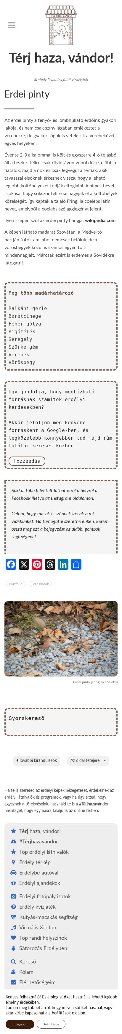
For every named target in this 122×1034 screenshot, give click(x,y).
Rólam (26, 972)
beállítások (61, 1013)
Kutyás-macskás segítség (48, 917)
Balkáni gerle (28, 308)
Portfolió (16, 584)
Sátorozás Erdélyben (43, 948)
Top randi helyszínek (43, 938)
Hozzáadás (27, 461)
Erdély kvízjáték (37, 907)
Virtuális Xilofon (37, 928)
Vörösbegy (22, 362)
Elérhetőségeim (37, 982)
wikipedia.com (100, 220)
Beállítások (51, 1024)
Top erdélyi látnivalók (44, 852)
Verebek (19, 355)
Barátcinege (25, 316)
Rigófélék (22, 331)
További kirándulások (37, 761)
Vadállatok (41, 584)
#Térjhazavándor (94, 804)
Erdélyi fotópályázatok (45, 896)
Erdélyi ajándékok (39, 883)
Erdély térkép (35, 862)
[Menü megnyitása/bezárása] (12, 25)
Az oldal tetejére (85, 761)
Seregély (20, 339)
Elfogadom (20, 1024)
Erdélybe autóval (38, 873)
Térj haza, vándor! (61, 58)
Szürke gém (23, 347)
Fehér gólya (25, 324)
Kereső (27, 962)
